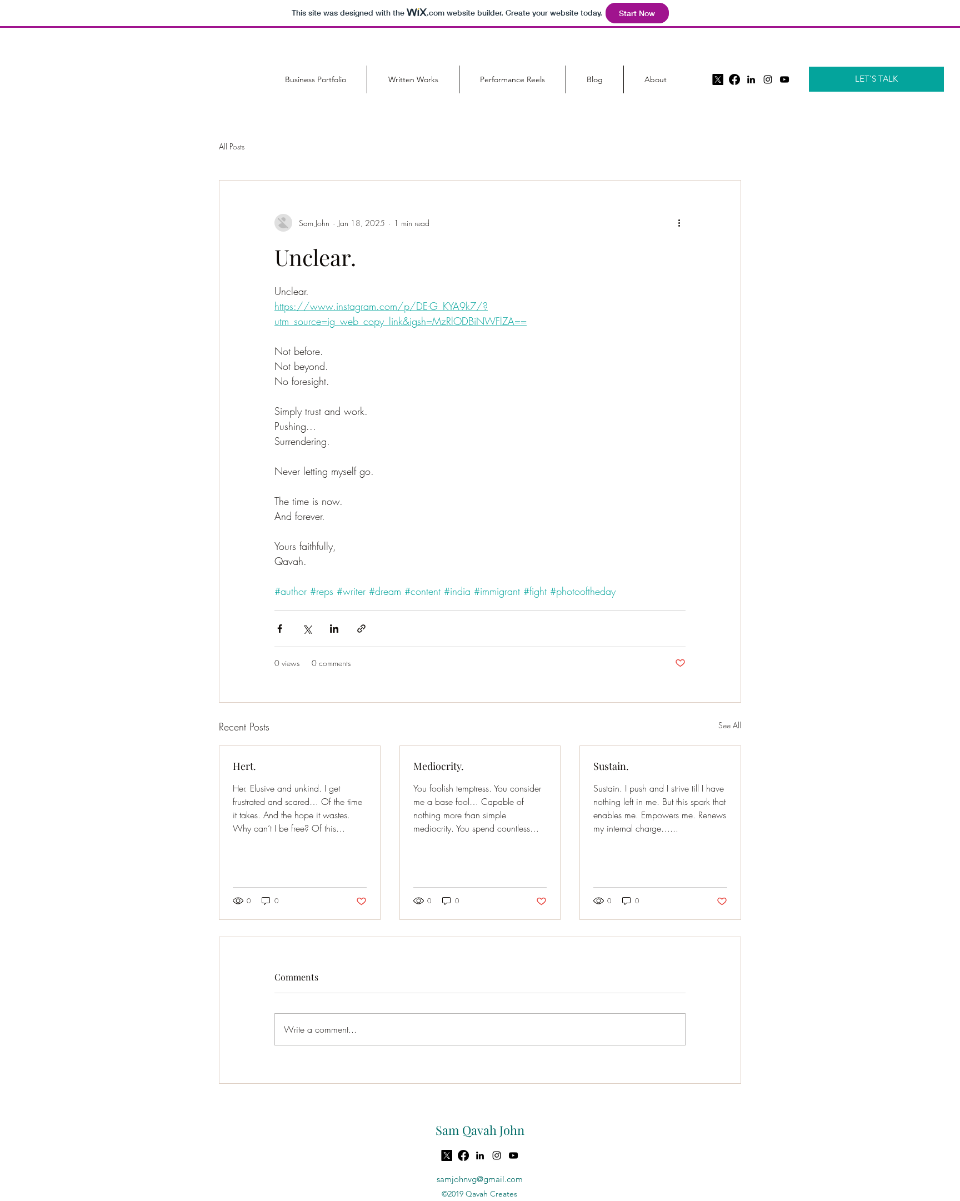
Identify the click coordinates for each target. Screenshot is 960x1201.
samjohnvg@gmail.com (480, 1179)
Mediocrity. (438, 766)
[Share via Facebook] (279, 628)
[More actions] (679, 222)
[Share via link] (361, 628)
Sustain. (611, 766)
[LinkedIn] (751, 79)
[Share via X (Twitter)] (307, 628)
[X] (717, 79)
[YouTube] (784, 79)
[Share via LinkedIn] (334, 628)
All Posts (231, 146)
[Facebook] (734, 79)
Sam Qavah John (480, 1130)
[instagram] (767, 79)
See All (729, 725)
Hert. (244, 766)
